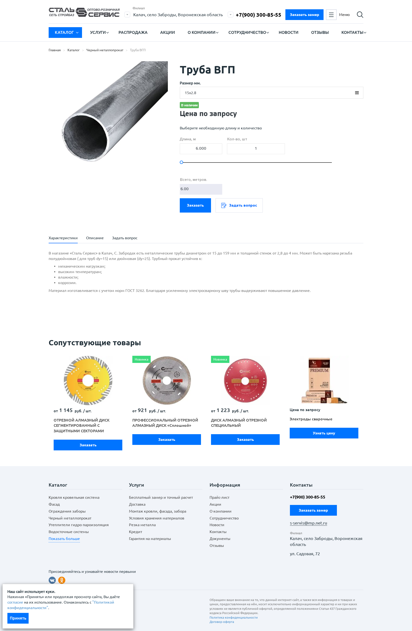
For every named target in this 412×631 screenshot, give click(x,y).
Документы (220, 538)
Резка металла (142, 525)
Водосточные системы (69, 531)
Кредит (135, 531)
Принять (18, 618)
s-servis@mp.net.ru (308, 523)
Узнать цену (324, 433)
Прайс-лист (219, 497)
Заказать (195, 205)
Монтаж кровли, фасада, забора (157, 511)
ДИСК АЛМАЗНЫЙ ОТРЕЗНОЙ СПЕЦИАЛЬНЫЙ (239, 423)
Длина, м (188, 139)
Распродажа (133, 32)
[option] (88, 404)
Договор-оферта (222, 621)
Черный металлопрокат (70, 518)
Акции (167, 32)
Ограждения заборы (67, 511)
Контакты (352, 32)
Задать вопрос (243, 205)
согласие (15, 602)
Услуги (98, 32)
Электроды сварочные (311, 419)
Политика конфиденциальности (234, 617)
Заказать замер (304, 14)
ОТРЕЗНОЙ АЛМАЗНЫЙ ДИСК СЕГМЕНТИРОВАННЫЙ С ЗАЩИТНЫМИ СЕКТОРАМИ (81, 425)
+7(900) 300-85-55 (258, 15)
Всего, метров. (193, 180)
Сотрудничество (247, 32)
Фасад (54, 504)
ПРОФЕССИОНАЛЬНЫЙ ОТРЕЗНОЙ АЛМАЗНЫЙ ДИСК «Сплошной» (165, 423)
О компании (202, 32)
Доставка (137, 504)
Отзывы (320, 32)
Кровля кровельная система (74, 497)
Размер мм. (190, 83)
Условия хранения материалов (156, 518)
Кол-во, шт (237, 139)
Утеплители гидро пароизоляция (79, 525)
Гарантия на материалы (150, 538)
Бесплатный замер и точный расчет (161, 497)
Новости (289, 32)
